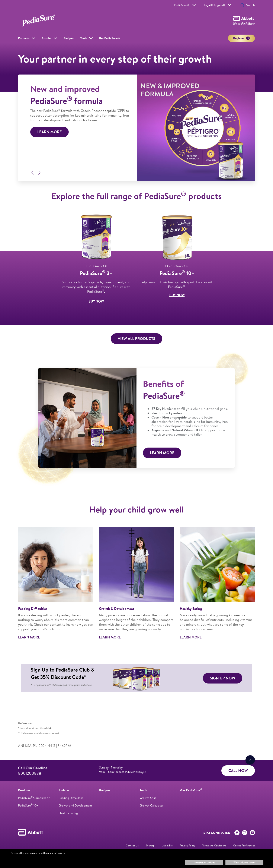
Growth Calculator (151, 805)
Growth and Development (75, 805)
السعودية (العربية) (214, 5)
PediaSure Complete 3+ (34, 798)
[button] (242, 5)
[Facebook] (237, 833)
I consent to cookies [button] (204, 862)
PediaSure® (181, 5)
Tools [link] (83, 38)
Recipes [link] (69, 38)
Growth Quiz (148, 798)
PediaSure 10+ (28, 805)
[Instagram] (244, 833)
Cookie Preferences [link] (244, 845)
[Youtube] (252, 833)
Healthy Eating (68, 813)
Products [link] (24, 38)
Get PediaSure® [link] (109, 38)
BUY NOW (96, 301)
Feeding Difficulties (71, 798)
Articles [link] (47, 38)
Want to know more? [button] (245, 862)
